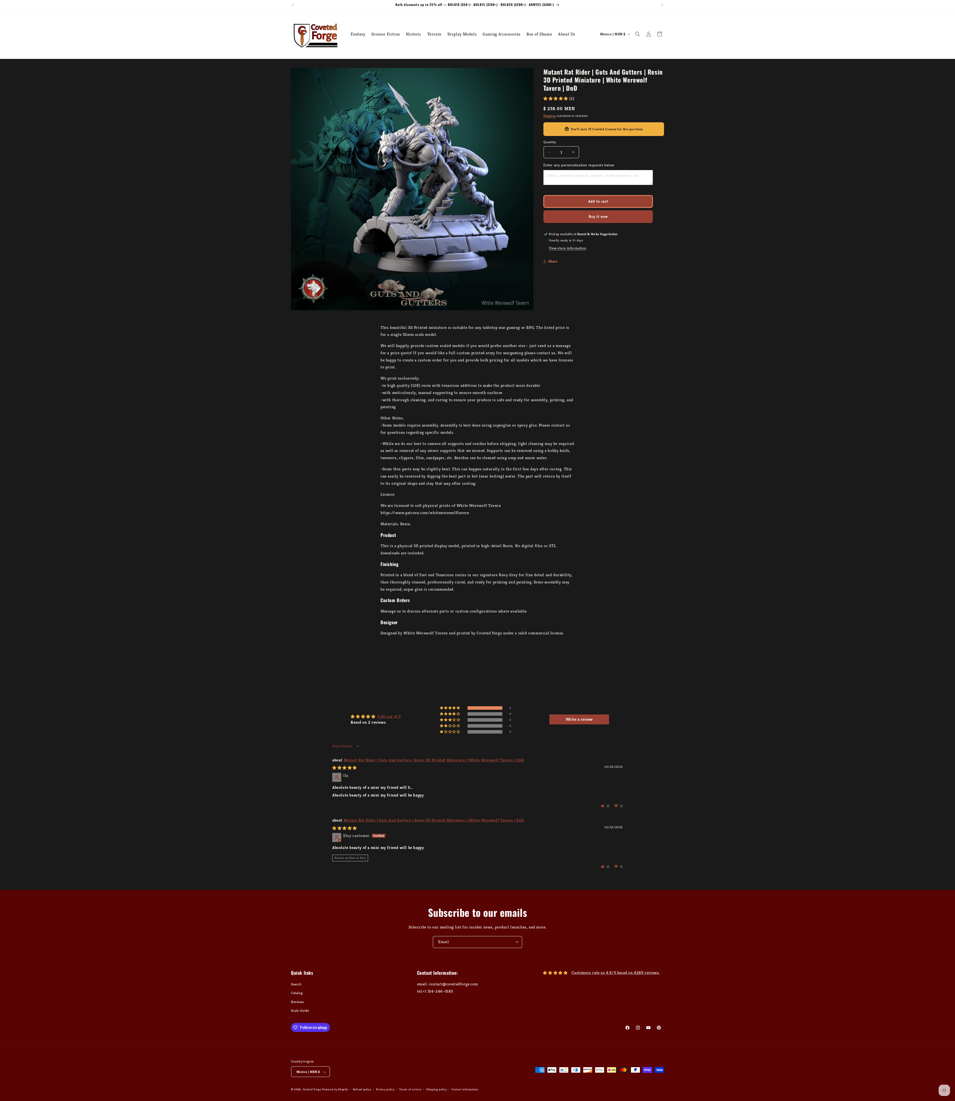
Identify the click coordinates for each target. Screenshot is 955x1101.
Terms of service (410, 1089)
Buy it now (598, 216)
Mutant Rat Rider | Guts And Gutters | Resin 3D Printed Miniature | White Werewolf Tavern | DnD (434, 760)
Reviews (297, 1002)
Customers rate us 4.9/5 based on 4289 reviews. (616, 972)
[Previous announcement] (292, 4)
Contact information (465, 1089)
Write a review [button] (579, 719)
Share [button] (552, 261)
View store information (567, 248)
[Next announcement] (662, 4)
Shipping (549, 116)
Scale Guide (300, 1010)
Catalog (297, 993)
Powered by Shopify (335, 1089)
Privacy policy (385, 1089)
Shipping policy (436, 1089)
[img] (344, 767)
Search (296, 984)
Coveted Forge (312, 1089)
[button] (637, 34)
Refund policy (362, 1089)
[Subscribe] (516, 942)
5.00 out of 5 (389, 716)
